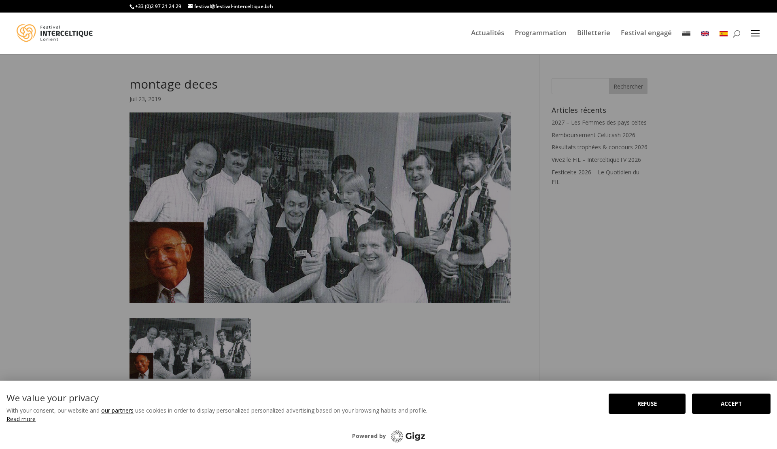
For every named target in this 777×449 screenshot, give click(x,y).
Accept (731, 403)
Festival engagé (646, 33)
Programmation (541, 33)
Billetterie (593, 33)
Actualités (487, 33)
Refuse (647, 403)
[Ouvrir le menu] (755, 33)
